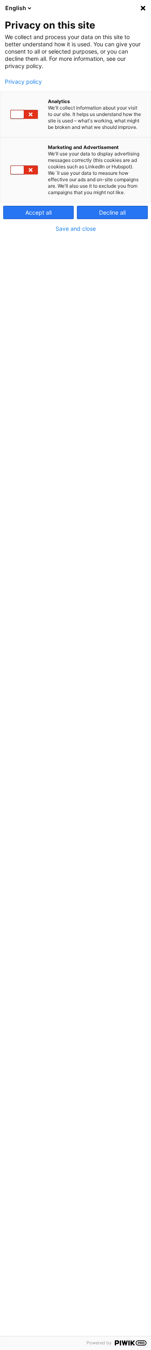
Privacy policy (23, 82)
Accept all (38, 212)
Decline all (112, 212)
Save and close (76, 229)
